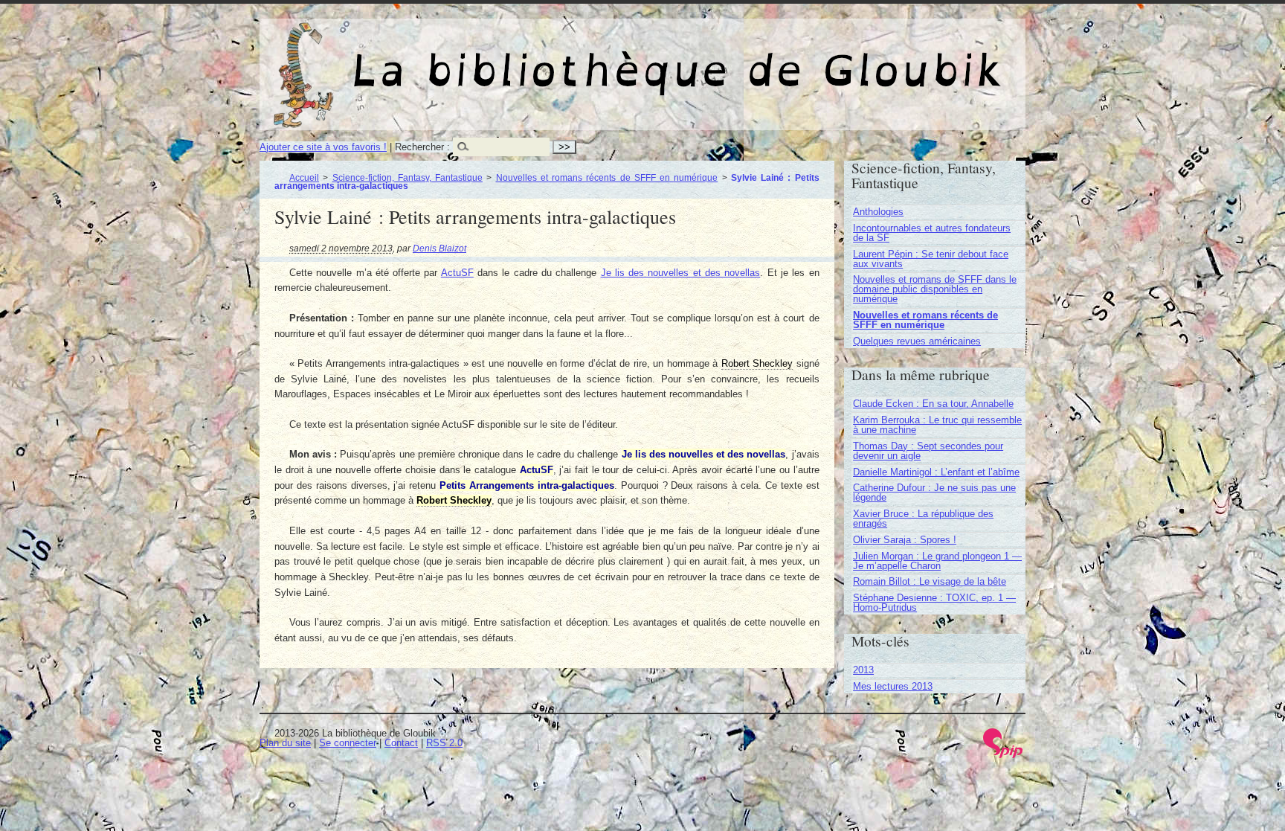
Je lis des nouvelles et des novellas (681, 272)
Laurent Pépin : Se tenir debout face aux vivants (930, 258)
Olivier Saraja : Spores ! (904, 539)
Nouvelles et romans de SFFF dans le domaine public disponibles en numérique (935, 289)
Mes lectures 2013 (893, 686)
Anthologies (878, 211)
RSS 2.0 (444, 742)
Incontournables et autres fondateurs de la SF (932, 232)
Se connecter (347, 742)
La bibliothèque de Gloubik (799, 58)
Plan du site (285, 742)
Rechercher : (422, 147)
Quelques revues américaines (917, 341)
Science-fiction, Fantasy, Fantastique (407, 177)
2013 (863, 670)
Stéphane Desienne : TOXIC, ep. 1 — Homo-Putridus (934, 602)
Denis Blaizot (439, 248)
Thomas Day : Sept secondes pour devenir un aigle (928, 450)
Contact (401, 742)
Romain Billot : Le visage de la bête (929, 581)
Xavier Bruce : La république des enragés (923, 518)
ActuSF (457, 272)
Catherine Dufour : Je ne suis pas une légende (934, 492)
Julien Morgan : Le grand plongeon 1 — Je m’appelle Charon (937, 561)
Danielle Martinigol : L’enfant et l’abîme (936, 472)
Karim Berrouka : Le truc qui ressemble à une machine (937, 424)
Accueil (304, 177)
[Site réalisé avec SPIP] (1003, 755)
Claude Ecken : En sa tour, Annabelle (933, 403)
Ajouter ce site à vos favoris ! (323, 147)
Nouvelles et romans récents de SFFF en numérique (607, 177)
